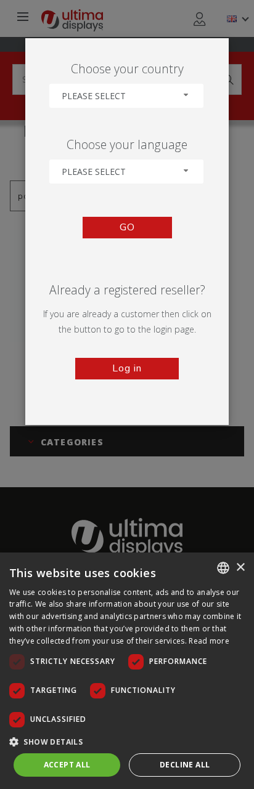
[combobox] (126, 96)
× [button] (240, 567)
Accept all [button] (67, 764)
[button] (127, 741)
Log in (127, 368)
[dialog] (127, 670)
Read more (209, 641)
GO (127, 227)
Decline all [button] (185, 764)
